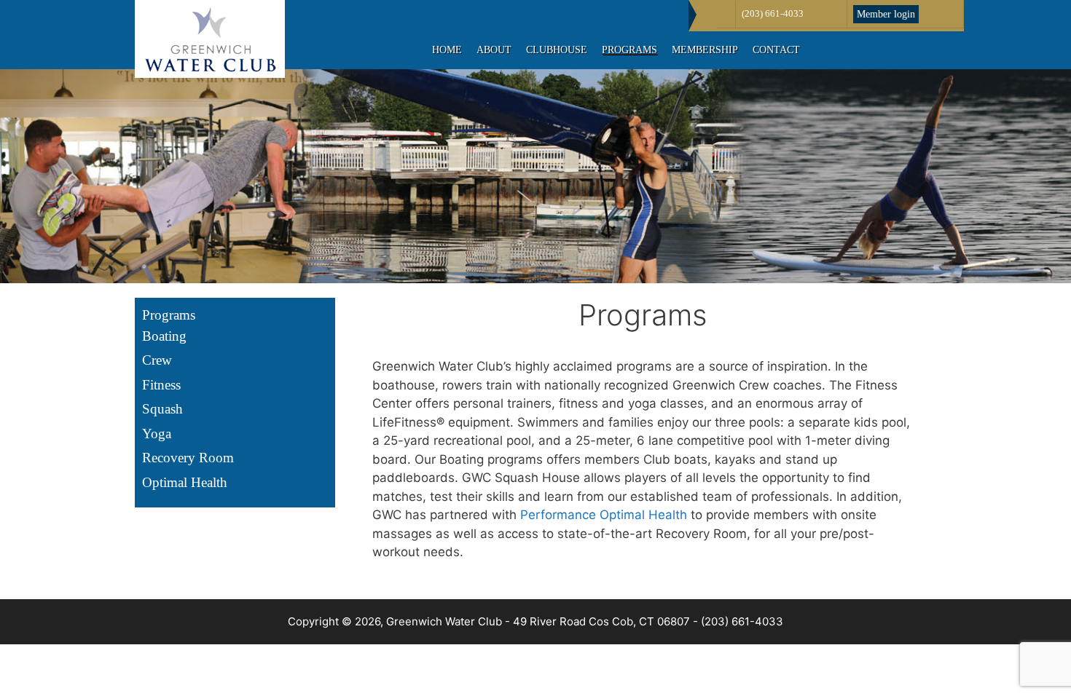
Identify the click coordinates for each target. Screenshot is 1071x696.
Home (447, 49)
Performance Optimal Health (603, 514)
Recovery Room (188, 457)
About (493, 49)
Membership (705, 49)
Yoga (156, 433)
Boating (164, 336)
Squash (162, 408)
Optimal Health (184, 482)
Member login (886, 14)
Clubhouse (556, 49)
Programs (629, 49)
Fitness (161, 384)
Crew (157, 360)
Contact (776, 49)
